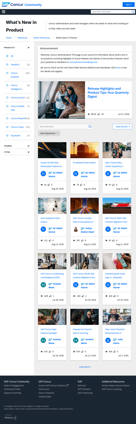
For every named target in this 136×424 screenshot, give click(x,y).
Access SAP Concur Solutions (52, 385)
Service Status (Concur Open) (115, 385)
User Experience (47, 133)
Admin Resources (41, 38)
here (118, 67)
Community (33, 5)
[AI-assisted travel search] (84, 150)
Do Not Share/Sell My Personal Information (42, 409)
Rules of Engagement (14, 385)
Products (9, 48)
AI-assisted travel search (84, 162)
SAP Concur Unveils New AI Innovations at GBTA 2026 (83, 222)
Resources (22, 38)
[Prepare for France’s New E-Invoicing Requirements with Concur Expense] (84, 317)
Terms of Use (20, 409)
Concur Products (46, 393)
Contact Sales (45, 396)
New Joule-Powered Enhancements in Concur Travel (114, 333)
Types (7, 152)
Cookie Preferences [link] (66, 409)
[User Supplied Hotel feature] (52, 206)
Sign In (128, 4)
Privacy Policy (9, 409)
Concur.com (44, 389)
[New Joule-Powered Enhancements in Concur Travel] (117, 317)
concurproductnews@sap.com (83, 62)
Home (9, 38)
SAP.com (82, 385)
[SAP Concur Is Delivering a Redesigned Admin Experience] (52, 261)
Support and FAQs (12, 393)
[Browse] (5, 11)
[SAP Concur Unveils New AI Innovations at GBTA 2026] (84, 206)
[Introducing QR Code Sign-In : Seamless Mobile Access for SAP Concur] (117, 261)
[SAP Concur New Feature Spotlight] (52, 317)
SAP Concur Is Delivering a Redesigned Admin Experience (52, 277)
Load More (84, 367)
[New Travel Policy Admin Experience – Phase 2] (117, 150)
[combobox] (113, 12)
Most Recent (122, 127)
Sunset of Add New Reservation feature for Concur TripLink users (51, 166)
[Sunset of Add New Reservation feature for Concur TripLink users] (52, 150)
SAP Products (84, 389)
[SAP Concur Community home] (12, 4)
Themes (8, 146)
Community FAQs (12, 389)
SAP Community (85, 393)
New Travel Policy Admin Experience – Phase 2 (114, 166)
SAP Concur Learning (111, 389)
